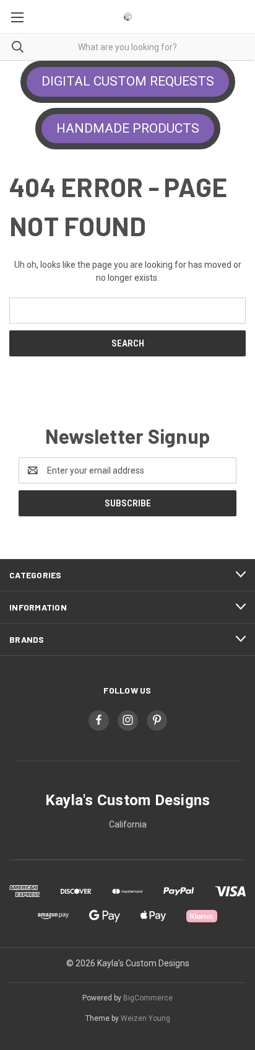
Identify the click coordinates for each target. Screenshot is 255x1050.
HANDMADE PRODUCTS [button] (127, 128)
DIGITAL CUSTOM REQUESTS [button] (127, 81)
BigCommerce (148, 998)
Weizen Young (145, 1018)
